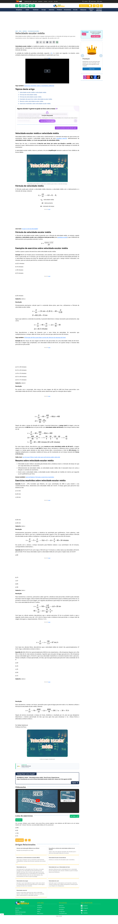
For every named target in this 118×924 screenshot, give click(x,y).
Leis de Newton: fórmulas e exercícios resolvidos (40, 477)
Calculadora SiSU (63, 913)
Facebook (85, 905)
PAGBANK (40, 1)
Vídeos (38, 911)
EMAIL (100, 1)
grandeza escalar (62, 237)
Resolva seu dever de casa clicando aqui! (66, 128)
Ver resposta (19, 840)
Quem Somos (18, 908)
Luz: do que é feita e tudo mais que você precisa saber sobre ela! (41, 457)
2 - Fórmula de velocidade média (27, 94)
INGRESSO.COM (27, 1)
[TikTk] (98, 77)
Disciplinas (39, 907)
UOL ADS (56, 1)
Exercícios (61, 905)
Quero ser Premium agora (47, 121)
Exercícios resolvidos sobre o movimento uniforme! (39, 85)
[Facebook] (95, 77)
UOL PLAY (50, 1)
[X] (30, 5)
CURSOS (45, 1)
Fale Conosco (40, 913)
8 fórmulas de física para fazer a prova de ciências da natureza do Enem (45, 337)
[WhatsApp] (16, 5)
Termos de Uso (18, 914)
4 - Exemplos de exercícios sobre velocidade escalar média (35, 99)
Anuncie (17, 910)
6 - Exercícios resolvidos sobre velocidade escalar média (34, 103)
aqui (49, 58)
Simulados (61, 909)
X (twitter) (85, 913)
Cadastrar (39, 905)
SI (51, 53)
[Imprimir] (37, 42)
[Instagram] (23, 5)
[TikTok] (20, 5)
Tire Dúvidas (62, 907)
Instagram (85, 908)
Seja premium (84, 6)
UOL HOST (35, 1)
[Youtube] (27, 5)
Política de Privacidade (20, 912)
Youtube (85, 910)
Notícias (39, 909)
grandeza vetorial (61, 138)
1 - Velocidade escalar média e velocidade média (32, 92)
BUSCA (86, 1)
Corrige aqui (62, 911)
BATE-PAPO (93, 1)
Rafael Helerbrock (26, 766)
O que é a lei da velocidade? (30, 229)
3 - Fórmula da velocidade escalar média (29, 97)
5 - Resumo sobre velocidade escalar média (30, 101)
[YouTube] (88, 77)
